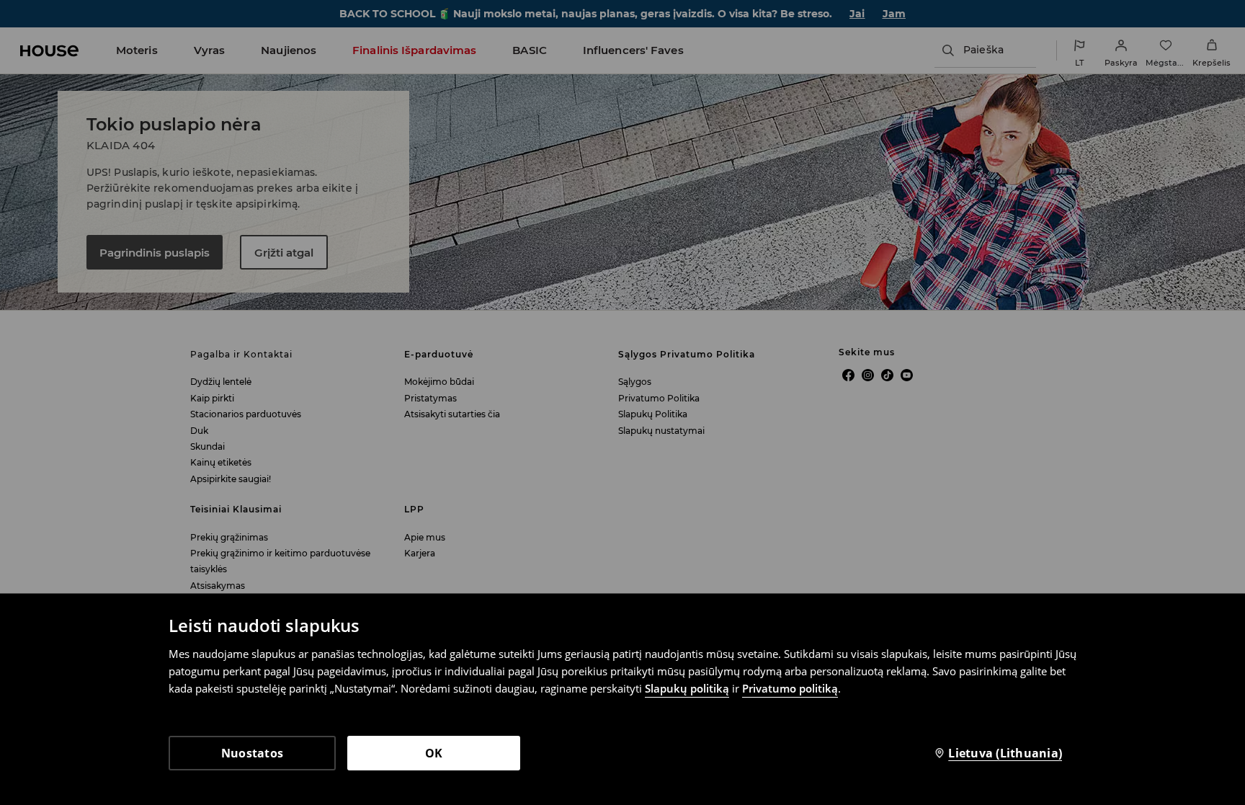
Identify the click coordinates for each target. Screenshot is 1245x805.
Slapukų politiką (687, 688)
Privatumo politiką (790, 688)
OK (434, 753)
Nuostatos (252, 753)
